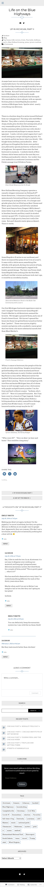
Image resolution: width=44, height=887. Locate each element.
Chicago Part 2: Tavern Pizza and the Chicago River (24, 738)
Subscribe (22, 759)
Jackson (6, 35)
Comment (35, 693)
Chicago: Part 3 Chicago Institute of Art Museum (24, 733)
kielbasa (37, 40)
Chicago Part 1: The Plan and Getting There (20, 744)
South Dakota (7, 838)
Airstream (6, 803)
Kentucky (20, 819)
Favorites (36, 815)
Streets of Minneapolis (18, 748)
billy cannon (16, 40)
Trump (32, 838)
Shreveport (30, 834)
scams (9, 830)
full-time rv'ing (8, 819)
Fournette (29, 40)
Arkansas (25, 803)
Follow (22, 784)
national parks (23, 822)
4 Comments (8, 44)
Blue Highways (8, 807)
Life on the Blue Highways (22, 12)
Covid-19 (5, 815)
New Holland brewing (16, 42)
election (27, 815)
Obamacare (6, 826)
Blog (5, 38)
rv (3, 830)
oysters (27, 826)
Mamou (5, 822)
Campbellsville (8, 811)
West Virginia (14, 842)
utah (4, 842)
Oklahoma (18, 826)
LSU (38, 819)
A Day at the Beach (21, 498)
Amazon (16, 803)
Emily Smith (8, 515)
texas (17, 838)
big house (7, 40)
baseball (35, 803)
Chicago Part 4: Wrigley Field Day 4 (23, 726)
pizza (27, 42)
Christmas (21, 811)
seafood (17, 830)
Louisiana (30, 819)
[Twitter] (23, 23)
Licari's (4, 42)
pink (35, 826)
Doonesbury (16, 815)
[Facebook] (20, 23)
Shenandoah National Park (12, 834)
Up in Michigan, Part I (22, 493)
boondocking (22, 807)
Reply (5, 543)
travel (24, 838)
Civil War (31, 811)
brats (23, 40)
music (13, 822)
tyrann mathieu (35, 42)
